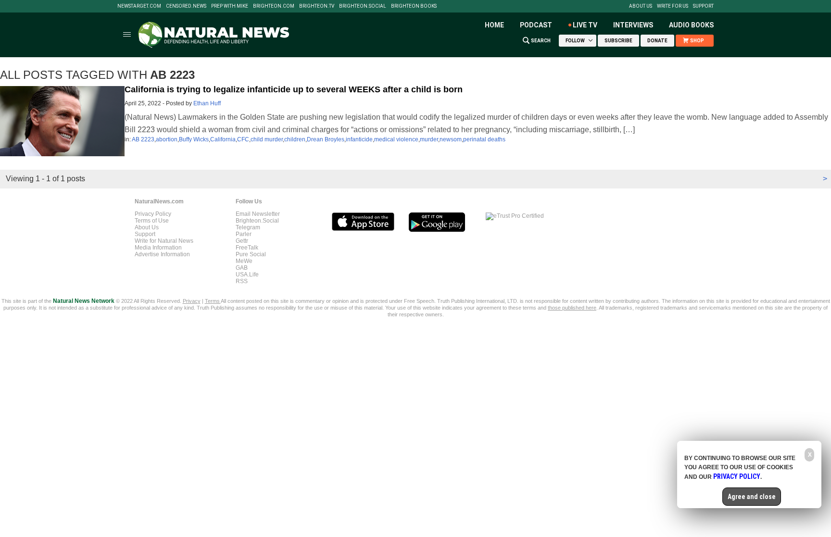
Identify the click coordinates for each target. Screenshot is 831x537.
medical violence (396, 139)
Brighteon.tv (316, 6)
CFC (243, 139)
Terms (213, 301)
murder (429, 139)
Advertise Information (162, 254)
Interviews (633, 25)
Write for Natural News (164, 240)
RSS (242, 281)
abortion (166, 139)
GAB (242, 267)
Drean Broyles (325, 139)
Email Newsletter (258, 214)
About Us (640, 6)
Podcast (536, 25)
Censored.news (186, 6)
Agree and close (752, 496)
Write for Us (672, 6)
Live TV (585, 25)
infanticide (359, 139)
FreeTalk (247, 247)
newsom (451, 139)
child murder (267, 139)
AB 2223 (143, 139)
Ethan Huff (207, 103)
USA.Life (247, 274)
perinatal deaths (484, 139)
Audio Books (691, 25)
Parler (244, 234)
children (294, 139)
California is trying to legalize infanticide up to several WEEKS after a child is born (294, 89)
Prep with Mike (229, 6)
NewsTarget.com (139, 6)
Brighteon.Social (362, 6)
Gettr (242, 240)
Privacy (192, 301)
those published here (572, 308)
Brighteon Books (414, 6)
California (223, 139)
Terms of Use (152, 220)
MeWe (244, 261)
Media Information (158, 247)
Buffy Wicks (194, 139)
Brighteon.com (273, 6)
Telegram (248, 227)
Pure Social (251, 254)
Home (494, 25)
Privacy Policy (153, 214)
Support (703, 6)
